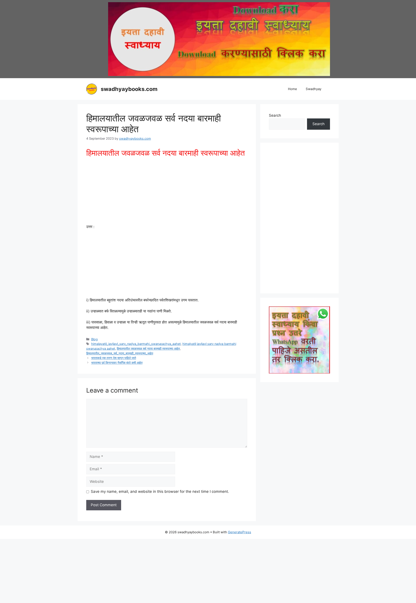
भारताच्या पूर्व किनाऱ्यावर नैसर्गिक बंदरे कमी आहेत (117, 362)
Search (275, 115)
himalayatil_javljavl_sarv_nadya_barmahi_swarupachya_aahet (136, 344)
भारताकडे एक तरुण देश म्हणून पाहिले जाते (113, 358)
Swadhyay (313, 89)
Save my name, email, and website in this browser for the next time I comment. (160, 491)
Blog (94, 339)
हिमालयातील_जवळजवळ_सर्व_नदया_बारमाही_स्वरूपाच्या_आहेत (119, 353)
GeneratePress (239, 532)
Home (292, 89)
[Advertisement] (166, 192)
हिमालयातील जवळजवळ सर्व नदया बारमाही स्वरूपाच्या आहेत (148, 348)
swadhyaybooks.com (129, 89)
